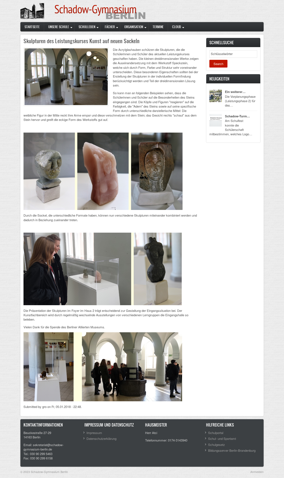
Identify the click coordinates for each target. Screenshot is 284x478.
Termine (158, 26)
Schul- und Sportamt (222, 438)
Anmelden (257, 472)
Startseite (32, 26)
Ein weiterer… (235, 91)
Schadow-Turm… (237, 116)
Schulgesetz (216, 444)
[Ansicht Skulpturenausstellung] (66, 76)
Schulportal (215, 432)
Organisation (133, 26)
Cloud (176, 26)
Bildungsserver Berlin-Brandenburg (232, 450)
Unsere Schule (58, 26)
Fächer (110, 26)
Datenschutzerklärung (101, 438)
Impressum (94, 432)
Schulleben (87, 26)
